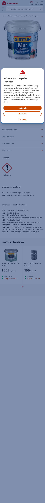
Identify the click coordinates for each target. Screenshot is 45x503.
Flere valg (22, 119)
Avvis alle (22, 114)
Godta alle (22, 108)
